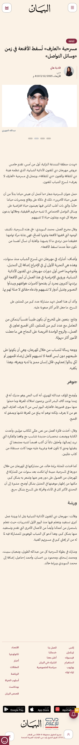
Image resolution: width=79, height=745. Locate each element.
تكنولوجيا (14, 654)
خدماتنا (53, 652)
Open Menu (72, 7)
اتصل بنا (52, 647)
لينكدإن (70, 652)
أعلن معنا (52, 657)
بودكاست (14, 686)
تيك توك (69, 672)
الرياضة (15, 673)
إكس (71, 647)
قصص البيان (12, 693)
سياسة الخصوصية (47, 667)
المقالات (14, 667)
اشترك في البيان (48, 662)
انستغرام (69, 662)
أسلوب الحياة (12, 680)
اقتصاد (15, 647)
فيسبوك (69, 657)
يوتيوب (70, 667)
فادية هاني (55, 68)
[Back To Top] (68, 734)
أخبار (16, 660)
